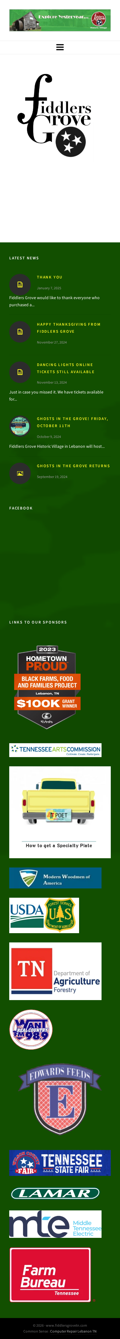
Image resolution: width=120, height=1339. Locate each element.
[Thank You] (20, 284)
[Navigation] (60, 47)
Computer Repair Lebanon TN (73, 1331)
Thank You (50, 277)
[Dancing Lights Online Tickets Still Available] (20, 372)
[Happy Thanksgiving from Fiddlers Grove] (20, 332)
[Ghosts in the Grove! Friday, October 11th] (20, 426)
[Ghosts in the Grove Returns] (20, 473)
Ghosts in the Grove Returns (73, 465)
